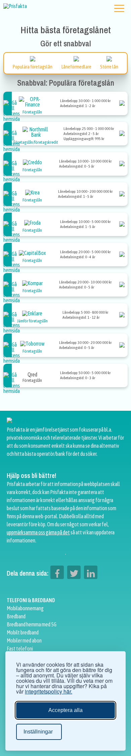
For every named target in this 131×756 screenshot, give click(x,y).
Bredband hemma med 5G (31, 624)
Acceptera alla (65, 710)
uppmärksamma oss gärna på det (38, 532)
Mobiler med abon (24, 640)
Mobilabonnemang (25, 608)
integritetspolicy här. (48, 691)
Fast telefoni (20, 649)
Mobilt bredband (23, 632)
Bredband (16, 616)
